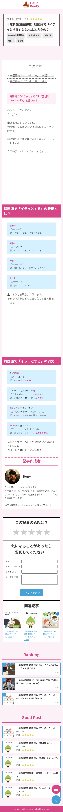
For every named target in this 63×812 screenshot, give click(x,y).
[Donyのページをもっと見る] (12, 483)
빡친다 (10, 40)
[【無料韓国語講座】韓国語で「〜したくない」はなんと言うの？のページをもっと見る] (12, 619)
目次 (31, 65)
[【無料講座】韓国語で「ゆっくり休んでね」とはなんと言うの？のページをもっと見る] (31, 669)
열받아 (20, 40)
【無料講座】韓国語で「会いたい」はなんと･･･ (31, 634)
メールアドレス (12, 566)
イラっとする (33, 35)
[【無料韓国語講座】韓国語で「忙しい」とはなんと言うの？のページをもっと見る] (50, 619)
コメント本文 (11, 576)
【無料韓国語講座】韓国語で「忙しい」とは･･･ (49, 635)
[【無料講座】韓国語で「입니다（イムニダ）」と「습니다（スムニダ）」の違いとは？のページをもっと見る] (31, 747)
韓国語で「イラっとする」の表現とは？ (32, 75)
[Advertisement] (31, 51)
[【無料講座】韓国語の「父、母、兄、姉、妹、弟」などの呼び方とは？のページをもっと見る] (31, 699)
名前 (7, 561)
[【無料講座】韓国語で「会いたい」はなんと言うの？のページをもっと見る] (31, 619)
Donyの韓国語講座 (16, 35)
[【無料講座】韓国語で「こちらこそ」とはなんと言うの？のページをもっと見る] (31, 792)
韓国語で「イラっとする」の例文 (28, 81)
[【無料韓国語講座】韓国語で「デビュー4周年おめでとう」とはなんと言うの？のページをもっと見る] (31, 777)
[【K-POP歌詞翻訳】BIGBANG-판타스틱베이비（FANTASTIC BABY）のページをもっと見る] (31, 684)
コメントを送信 (31, 592)
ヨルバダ (47, 35)
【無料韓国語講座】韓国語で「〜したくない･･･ (11, 635)
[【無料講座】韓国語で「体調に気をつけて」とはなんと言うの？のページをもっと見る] (31, 762)
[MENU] (56, 789)
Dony (27, 476)
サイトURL (10, 571)
